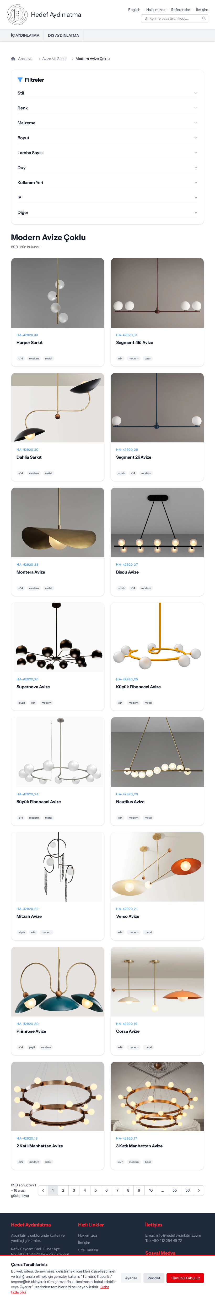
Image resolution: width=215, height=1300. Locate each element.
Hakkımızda (155, 9)
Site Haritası (88, 1250)
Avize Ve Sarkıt (54, 58)
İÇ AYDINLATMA (25, 35)
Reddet (154, 1278)
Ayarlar (131, 1278)
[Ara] (204, 18)
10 (151, 1190)
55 (175, 1190)
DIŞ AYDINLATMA (63, 35)
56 (187, 1190)
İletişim (202, 9)
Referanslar (180, 9)
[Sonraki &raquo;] (199, 1190)
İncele (58, 297)
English (134, 9)
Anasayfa (25, 58)
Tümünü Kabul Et (185, 1278)
